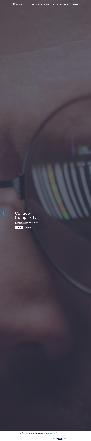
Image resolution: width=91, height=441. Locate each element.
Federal (47, 4)
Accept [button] (60, 438)
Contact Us (19, 227)
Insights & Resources (63, 4)
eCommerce (68, 2)
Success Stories (54, 4)
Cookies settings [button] (55, 438)
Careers (63, 2)
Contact (75, 4)
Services (43, 4)
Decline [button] (65, 438)
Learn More (28, 227)
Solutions (38, 4)
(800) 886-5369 (75, 2)
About (32, 4)
